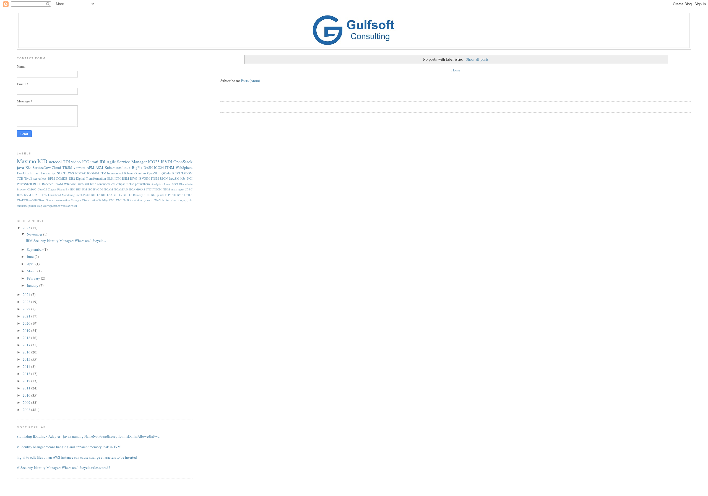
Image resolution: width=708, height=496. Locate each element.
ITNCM (157, 189)
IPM (84, 189)
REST (176, 173)
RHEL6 (95, 195)
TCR (20, 178)
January (33, 285)
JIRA (20, 195)
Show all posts (477, 59)
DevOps (23, 172)
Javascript (48, 172)
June (31, 256)
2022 (27, 308)
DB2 (72, 178)
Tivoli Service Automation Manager (59, 200)
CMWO (32, 189)
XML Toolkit (123, 200)
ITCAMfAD (121, 189)
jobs (190, 200)
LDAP (35, 195)
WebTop (103, 200)
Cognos (52, 189)
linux (127, 167)
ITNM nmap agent (173, 189)
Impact (35, 172)
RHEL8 (127, 195)
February (34, 278)
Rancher (47, 184)
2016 (27, 352)
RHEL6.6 (106, 195)
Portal (86, 195)
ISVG (133, 178)
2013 (27, 373)
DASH (148, 167)
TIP (184, 195)
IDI (102, 161)
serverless (39, 178)
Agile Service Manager (126, 161)
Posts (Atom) (250, 80)
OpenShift (153, 173)
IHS (78, 189)
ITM (103, 173)
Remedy (138, 195)
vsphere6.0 (53, 206)
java (20, 167)
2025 (27, 227)
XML (112, 200)
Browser (22, 189)
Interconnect (115, 173)
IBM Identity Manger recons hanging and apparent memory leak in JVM (67, 446)
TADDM (186, 173)
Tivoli (28, 178)
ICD (42, 161)
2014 (27, 366)
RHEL (37, 184)
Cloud (56, 167)
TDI (66, 161)
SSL (152, 195)
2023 (27, 301)
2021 (27, 316)
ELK (110, 178)
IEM (72, 189)
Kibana (128, 173)
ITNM (169, 167)
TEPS (168, 195)
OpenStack (182, 161)
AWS (70, 173)
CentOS (42, 189)
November (35, 234)
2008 (27, 409)
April (31, 263)
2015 (27, 359)
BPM (51, 178)
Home (455, 70)
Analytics (157, 184)
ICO (85, 161)
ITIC (149, 189)
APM (90, 167)
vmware (79, 167)
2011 (27, 388)
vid (44, 206)
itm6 (94, 161)
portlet (32, 206)
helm (173, 200)
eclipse (120, 184)
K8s (28, 167)
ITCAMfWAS (137, 189)
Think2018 (31, 200)
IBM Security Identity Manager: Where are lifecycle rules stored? (61, 467)
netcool (55, 161)
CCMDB (61, 178)
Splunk (160, 195)
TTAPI (21, 200)
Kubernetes (113, 167)
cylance (147, 200)
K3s (183, 178)
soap (39, 206)
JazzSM (174, 178)
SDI (146, 195)
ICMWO (80, 173)
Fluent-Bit (63, 189)
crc (113, 184)
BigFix (137, 167)
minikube (22, 206)
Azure (167, 184)
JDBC (188, 189)
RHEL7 (117, 195)
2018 (27, 337)
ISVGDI (98, 189)
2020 (27, 323)
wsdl (74, 206)
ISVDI (166, 161)
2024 (27, 294)
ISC (90, 189)
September (35, 249)
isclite (130, 184)
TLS (190, 195)
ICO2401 (93, 173)
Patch (79, 195)
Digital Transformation (91, 178)
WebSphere (184, 167)
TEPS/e (176, 195)
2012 (27, 380)
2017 (27, 344)
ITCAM (108, 189)
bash (93, 184)
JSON (164, 178)
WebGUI (83, 184)
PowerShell (24, 184)
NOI (189, 178)
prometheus (142, 184)
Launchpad (54, 195)
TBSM (67, 167)
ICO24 (159, 167)
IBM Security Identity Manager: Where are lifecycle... (66, 240)
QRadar (166, 173)
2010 (27, 395)
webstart (66, 206)
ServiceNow (42, 167)
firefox (165, 200)
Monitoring (68, 195)
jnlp (185, 200)
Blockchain (185, 184)
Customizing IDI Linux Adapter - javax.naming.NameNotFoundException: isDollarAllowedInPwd (86, 436)
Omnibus (140, 173)
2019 (27, 330)
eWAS (157, 200)
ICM (117, 178)
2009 (27, 402)
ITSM (155, 178)
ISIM (125, 178)
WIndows (70, 184)
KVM (27, 195)
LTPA (43, 195)
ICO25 (154, 161)
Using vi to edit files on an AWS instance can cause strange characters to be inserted (75, 457)
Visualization (90, 200)
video (76, 161)
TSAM (58, 184)
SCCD (61, 172)
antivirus (137, 200)
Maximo (26, 161)
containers (103, 184)
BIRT (175, 184)
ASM (99, 167)
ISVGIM (144, 178)
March (32, 270)
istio (179, 200)
